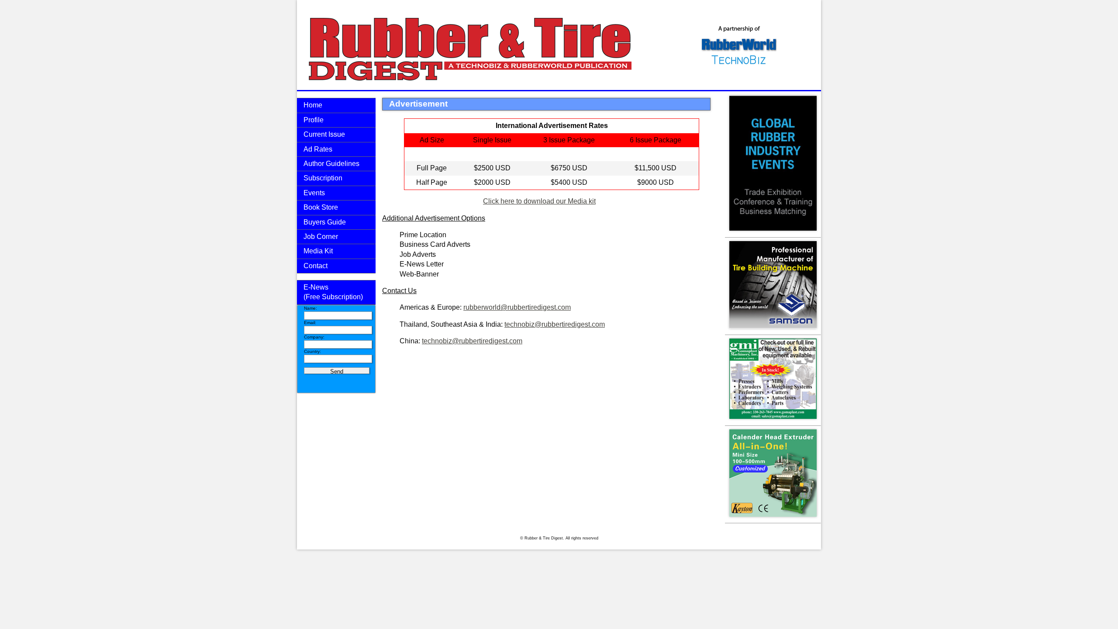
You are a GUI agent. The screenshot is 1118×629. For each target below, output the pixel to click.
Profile (314, 120)
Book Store (321, 207)
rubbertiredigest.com (539, 307)
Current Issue (324, 134)
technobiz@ (523, 324)
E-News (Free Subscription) (333, 292)
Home (313, 105)
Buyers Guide (325, 222)
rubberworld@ (485, 307)
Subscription (323, 178)
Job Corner (321, 236)
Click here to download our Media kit (539, 201)
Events (314, 193)
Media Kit (318, 251)
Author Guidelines (331, 163)
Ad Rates (318, 149)
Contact (316, 266)
